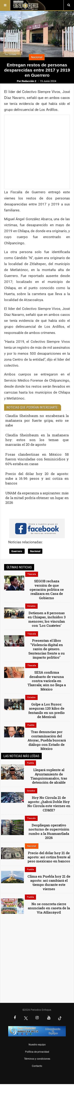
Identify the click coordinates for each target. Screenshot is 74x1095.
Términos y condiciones (37, 1058)
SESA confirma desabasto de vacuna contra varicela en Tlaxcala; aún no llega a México (47, 681)
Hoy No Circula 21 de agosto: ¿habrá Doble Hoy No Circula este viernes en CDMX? (48, 803)
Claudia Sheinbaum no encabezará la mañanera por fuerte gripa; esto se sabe (37, 420)
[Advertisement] (37, 152)
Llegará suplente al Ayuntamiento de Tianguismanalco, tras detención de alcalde (48, 776)
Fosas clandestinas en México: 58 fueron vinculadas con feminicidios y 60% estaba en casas (37, 459)
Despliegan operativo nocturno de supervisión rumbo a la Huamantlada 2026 (49, 831)
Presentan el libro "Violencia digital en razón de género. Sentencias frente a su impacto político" (46, 649)
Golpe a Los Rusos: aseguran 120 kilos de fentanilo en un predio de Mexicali (46, 710)
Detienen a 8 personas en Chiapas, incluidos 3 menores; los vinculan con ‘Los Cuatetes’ (47, 619)
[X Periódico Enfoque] (26, 1018)
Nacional (35, 551)
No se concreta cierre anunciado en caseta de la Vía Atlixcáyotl (49, 908)
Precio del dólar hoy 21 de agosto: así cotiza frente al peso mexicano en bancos (49, 857)
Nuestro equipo (37, 1044)
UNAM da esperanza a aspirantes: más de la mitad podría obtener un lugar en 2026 (37, 498)
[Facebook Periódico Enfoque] (14, 1018)
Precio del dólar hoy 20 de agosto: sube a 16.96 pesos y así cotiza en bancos (37, 478)
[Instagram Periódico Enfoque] (37, 1018)
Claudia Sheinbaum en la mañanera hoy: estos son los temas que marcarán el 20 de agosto (37, 440)
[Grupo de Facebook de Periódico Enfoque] (37, 525)
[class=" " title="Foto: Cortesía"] (14, 583)
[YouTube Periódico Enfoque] (48, 1018)
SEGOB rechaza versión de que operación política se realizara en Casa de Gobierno (47, 589)
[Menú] (5, 5)
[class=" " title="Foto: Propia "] (14, 640)
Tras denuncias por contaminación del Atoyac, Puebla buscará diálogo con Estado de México (47, 740)
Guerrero (17, 551)
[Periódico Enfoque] (29, 5)
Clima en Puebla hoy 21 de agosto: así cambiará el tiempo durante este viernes (49, 882)
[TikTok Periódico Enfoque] (60, 1018)
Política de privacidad (37, 1051)
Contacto (37, 1066)
